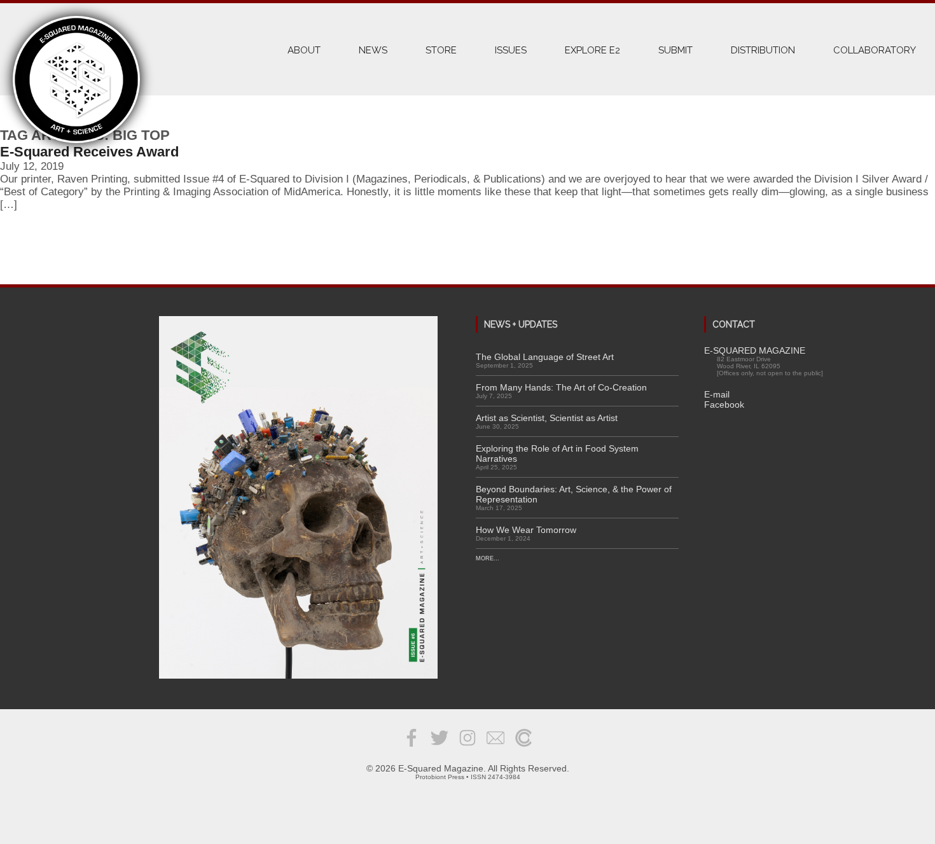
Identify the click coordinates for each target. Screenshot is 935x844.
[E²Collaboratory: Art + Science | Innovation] (523, 747)
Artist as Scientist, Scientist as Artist (547, 418)
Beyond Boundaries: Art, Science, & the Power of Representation (574, 494)
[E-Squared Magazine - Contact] (495, 747)
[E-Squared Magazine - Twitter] (439, 747)
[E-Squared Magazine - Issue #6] (298, 498)
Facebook (724, 404)
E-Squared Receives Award (89, 152)
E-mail (717, 394)
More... (487, 558)
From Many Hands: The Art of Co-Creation (561, 387)
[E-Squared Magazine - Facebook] (411, 747)
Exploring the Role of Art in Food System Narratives (557, 453)
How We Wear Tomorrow (526, 530)
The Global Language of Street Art (545, 357)
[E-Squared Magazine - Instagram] (467, 747)
